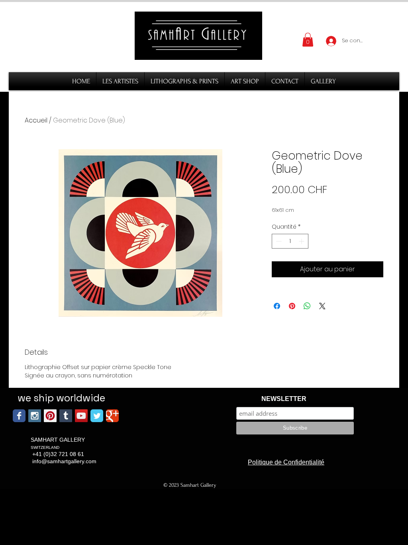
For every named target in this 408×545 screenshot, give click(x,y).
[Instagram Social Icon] (34, 415)
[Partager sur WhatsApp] (307, 306)
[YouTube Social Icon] (81, 415)
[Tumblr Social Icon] (65, 415)
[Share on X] (322, 306)
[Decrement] (278, 241)
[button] (308, 40)
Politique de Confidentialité (286, 462)
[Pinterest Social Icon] (50, 415)
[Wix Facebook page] (19, 415)
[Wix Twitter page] (96, 415)
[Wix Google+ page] (112, 415)
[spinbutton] (290, 241)
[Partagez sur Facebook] (277, 306)
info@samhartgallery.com (64, 461)
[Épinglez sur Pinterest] (292, 306)
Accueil (36, 120)
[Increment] (302, 241)
